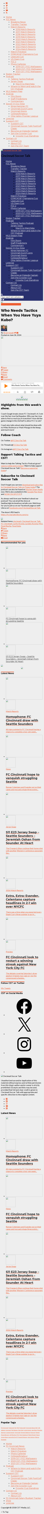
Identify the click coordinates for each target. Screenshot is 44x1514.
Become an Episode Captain (24, 131)
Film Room (16, 96)
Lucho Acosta (18, 523)
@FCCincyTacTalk (18, 440)
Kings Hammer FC (19, 106)
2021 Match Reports (25, 42)
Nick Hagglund (23, 1435)
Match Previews (18, 52)
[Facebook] (24, 1015)
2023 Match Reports (26, 47)
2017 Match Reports (25, 32)
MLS (41, 523)
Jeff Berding (12, 1435)
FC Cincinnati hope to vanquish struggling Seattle (21, 619)
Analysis (9, 94)
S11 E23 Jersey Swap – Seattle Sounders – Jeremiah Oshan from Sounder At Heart (22, 659)
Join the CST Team (20, 146)
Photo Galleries (18, 64)
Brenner (33, 1432)
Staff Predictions (19, 99)
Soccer (38, 1435)
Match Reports (18, 27)
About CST (16, 143)
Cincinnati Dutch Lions (22, 109)
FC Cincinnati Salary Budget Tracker (23, 1498)
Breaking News (18, 22)
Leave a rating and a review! (12, 466)
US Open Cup (17, 59)
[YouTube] (24, 1072)
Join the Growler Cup (21, 133)
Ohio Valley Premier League (24, 116)
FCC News (11, 19)
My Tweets (6, 988)
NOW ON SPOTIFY (12, 494)
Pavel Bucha (6, 526)
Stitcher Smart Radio (34, 489)
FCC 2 (13, 61)
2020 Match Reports (26, 39)
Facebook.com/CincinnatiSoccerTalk (24, 508)
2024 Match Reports (26, 49)
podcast (3, 1430)
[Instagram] (24, 1053)
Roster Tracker (13, 74)
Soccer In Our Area (15, 104)
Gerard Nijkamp (22, 1437)
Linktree (10, 118)
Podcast (10, 76)
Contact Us (11, 138)
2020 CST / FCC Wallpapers (29, 69)
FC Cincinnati (6, 523)
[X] (24, 1034)
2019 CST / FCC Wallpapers (29, 66)
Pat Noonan (14, 1430)
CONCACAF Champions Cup (24, 54)
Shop (8, 1501)
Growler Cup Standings (27, 136)
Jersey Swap (17, 81)
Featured (11, 1428)
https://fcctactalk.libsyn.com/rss (14, 514)
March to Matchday (25, 84)
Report (38, 1432)
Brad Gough (9, 332)
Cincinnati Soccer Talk (31, 521)
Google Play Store (34, 492)
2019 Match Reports (25, 37)
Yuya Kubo (16, 526)
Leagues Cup (17, 57)
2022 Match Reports (26, 44)
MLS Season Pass (14, 91)
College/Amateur (19, 114)
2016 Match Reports (25, 29)
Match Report (32, 1435)
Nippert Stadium (25, 1432)
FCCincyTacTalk (20, 445)
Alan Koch (21, 1430)
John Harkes (31, 1437)
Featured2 (23, 1428)
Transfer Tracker (19, 24)
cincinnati (17, 521)
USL (39, 1428)
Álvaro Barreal (5, 1435)
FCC (18, 1435)
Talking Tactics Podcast (22, 79)
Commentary (17, 101)
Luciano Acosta (31, 523)
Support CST (12, 121)
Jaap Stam (34, 1430)
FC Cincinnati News (15, 1446)
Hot (15, 1428)
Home (9, 17)
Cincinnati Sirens (19, 111)
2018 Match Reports (25, 34)
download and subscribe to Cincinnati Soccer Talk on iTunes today (22, 485)
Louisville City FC (13, 1437)
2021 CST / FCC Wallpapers (29, 71)
